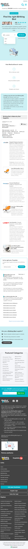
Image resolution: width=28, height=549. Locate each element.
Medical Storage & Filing (20, 507)
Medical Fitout (18, 356)
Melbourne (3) (14, 131)
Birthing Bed (5, 127)
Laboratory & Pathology (5, 538)
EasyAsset (21, 430)
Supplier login (14, 490)
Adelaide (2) (5, 134)
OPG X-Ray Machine (19, 360)
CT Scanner (5, 364)
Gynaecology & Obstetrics (8, 125)
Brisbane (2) (17, 133)
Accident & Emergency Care (6, 501)
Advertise (25, 1)
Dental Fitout (6, 368)
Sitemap (2, 484)
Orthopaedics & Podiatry (20, 514)
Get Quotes (21, 34)
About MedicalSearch (5, 471)
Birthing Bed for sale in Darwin (9, 317)
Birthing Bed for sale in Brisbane (10, 312)
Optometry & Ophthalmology (21, 512)
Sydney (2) (21, 131)
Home (2, 467)
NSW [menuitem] (6, 39)
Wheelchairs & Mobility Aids (20, 538)
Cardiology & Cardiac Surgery (7, 511)
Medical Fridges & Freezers (20, 505)
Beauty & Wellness (4, 509)
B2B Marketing (4, 473)
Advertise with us (4, 479)
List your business (14, 487)
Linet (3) (12, 130)
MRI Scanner (18, 358)
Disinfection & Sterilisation (6, 523)
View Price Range (21, 38)
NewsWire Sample (4, 477)
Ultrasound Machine (19, 381)
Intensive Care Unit (5, 536)
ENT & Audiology (4, 525)
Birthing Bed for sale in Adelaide (10, 314)
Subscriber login (14, 494)
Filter (24, 124)
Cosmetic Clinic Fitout (8, 359)
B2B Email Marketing (5, 475)
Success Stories (4, 481)
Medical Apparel (18, 501)
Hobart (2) (10, 133)
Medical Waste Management (20, 509)
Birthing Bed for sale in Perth (9, 307)
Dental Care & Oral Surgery (6, 517)
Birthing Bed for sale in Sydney (9, 305)
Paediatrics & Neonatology (20, 516)
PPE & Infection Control (19, 524)
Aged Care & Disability (5, 503)
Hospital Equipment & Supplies (7, 533)
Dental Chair (5, 366)
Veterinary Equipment (19, 536)
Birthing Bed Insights (8, 137)
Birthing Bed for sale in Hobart (9, 310)
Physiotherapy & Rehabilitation (21, 522)
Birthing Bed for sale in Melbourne (10, 303)
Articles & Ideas (4, 469)
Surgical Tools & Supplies (20, 530)
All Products (5, 124)
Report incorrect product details (16, 321)
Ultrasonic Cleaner (19, 379)
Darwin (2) (11, 134)
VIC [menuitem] (5, 41)
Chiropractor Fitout (7, 357)
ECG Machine (6, 370)
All (15, 130)
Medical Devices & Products (20, 503)
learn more (7, 342)
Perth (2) (4, 133)
